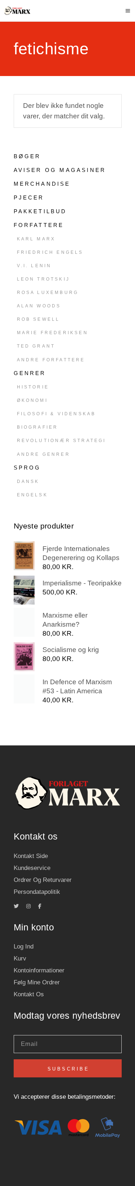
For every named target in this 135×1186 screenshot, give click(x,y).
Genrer (30, 373)
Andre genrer (43, 454)
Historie (33, 387)
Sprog (27, 467)
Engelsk (32, 494)
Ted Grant (36, 346)
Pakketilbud (40, 211)
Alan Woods (39, 305)
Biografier (37, 427)
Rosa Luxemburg (48, 292)
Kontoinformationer (39, 970)
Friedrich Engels (50, 252)
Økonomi (32, 400)
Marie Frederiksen (52, 332)
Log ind (23, 946)
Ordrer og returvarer (43, 879)
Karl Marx (36, 238)
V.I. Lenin (34, 265)
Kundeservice (32, 868)
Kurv (20, 958)
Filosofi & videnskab (56, 413)
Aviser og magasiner (60, 170)
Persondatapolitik (37, 891)
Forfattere (39, 225)
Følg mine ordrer (37, 982)
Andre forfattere (51, 359)
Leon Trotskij (43, 279)
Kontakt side (31, 856)
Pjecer (29, 197)
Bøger (27, 156)
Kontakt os (29, 994)
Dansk (28, 481)
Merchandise (42, 184)
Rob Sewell (38, 319)
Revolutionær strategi (61, 440)
